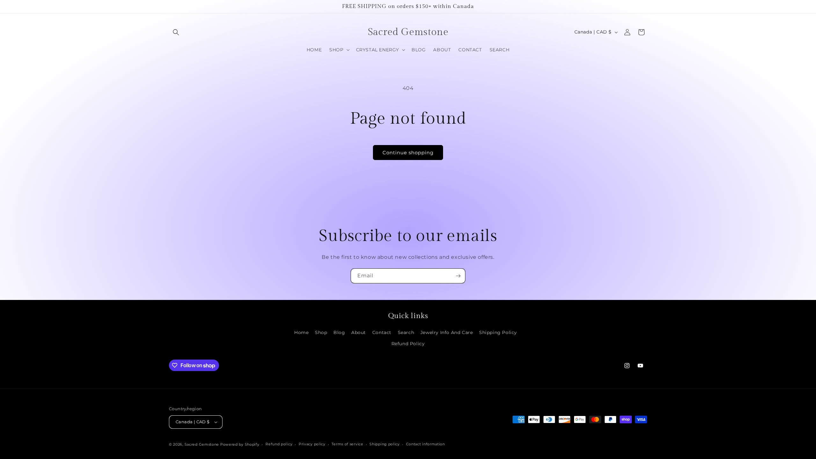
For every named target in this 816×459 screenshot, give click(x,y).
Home (301, 332)
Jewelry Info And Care (446, 332)
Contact (381, 332)
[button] (176, 32)
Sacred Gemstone (202, 444)
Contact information (425, 444)
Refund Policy (408, 343)
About (358, 332)
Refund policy (279, 444)
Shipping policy (384, 444)
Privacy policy (312, 444)
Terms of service (347, 444)
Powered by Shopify (239, 444)
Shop (321, 332)
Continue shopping (407, 152)
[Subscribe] (458, 275)
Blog (339, 332)
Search (406, 332)
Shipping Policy (498, 332)
